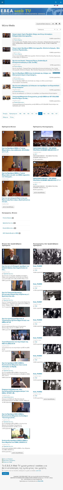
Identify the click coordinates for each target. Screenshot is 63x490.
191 (32, 113)
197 (56, 113)
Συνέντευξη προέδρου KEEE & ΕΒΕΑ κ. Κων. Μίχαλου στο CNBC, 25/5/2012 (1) (15, 441)
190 (28, 113)
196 (52, 113)
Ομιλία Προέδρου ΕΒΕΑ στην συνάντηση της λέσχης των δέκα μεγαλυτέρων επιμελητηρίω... (31, 74)
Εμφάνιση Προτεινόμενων (43, 23)
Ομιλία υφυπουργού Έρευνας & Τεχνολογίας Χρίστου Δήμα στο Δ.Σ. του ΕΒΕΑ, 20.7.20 (15, 320)
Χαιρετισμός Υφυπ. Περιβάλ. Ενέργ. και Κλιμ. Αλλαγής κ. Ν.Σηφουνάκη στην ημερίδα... (32, 35)
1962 (36, 270)
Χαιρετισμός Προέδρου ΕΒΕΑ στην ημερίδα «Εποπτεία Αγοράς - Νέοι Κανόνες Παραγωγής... (36, 49)
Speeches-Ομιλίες (9, 223)
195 (48, 113)
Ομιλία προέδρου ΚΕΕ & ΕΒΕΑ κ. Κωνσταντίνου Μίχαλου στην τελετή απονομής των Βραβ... (14, 365)
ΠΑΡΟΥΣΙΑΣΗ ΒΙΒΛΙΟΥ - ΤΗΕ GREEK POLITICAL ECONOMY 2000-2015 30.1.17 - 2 (46, 179)
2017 (36, 154)
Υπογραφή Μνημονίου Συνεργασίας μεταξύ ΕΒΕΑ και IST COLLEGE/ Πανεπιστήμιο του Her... (35, 97)
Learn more (38, 470)
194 (44, 113)
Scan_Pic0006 (37, 320)
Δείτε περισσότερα (8, 207)
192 (36, 113)
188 (20, 113)
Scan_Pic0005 (37, 338)
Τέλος (12, 117)
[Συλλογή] (56, 24)
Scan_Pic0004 (37, 356)
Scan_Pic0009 (37, 266)
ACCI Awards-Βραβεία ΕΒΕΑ (11, 233)
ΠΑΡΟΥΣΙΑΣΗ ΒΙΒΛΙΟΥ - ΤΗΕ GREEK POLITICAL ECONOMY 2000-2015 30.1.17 (46, 149)
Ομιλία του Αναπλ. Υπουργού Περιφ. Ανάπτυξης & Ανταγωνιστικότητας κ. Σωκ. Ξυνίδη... (29, 61)
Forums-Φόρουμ (18, 40)
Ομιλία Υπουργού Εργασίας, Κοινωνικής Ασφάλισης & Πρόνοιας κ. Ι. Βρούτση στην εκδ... (15, 294)
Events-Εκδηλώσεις (19, 79)
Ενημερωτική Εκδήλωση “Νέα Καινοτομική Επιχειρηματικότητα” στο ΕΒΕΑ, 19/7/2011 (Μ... (15, 391)
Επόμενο (5, 117)
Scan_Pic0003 (37, 374)
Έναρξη (5, 113)
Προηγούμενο (13, 113)
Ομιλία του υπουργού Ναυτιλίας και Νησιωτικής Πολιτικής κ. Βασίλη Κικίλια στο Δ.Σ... (16, 200)
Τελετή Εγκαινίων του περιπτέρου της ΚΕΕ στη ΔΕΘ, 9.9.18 (15, 342)
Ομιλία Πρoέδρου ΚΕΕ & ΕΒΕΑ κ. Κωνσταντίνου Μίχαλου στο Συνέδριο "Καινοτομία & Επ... (15, 416)
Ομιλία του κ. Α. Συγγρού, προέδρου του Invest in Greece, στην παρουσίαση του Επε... (15, 268)
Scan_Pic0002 (37, 392)
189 (24, 113)
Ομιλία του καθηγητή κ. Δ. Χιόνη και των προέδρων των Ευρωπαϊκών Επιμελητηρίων (35, 86)
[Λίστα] (59, 24)
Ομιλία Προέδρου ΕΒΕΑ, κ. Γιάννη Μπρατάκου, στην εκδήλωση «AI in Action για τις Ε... (15, 150)
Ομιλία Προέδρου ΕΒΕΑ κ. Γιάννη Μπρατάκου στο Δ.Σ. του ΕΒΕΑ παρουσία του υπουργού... (15, 175)
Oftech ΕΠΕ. (40, 481)
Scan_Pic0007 (37, 302)
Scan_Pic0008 (37, 284)
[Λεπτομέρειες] (53, 24)
